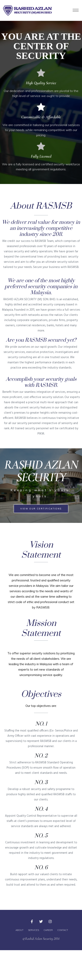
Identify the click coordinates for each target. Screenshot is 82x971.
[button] (41, 508)
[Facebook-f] (31, 921)
